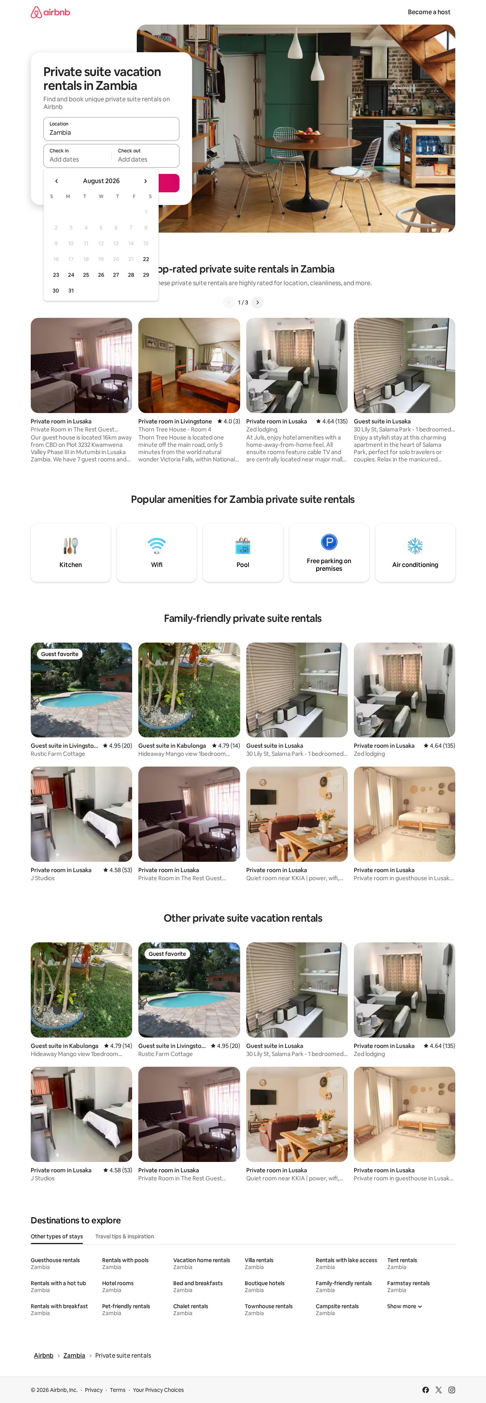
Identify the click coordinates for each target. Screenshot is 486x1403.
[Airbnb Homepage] (50, 12)
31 (71, 290)
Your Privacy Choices (158, 1389)
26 (101, 274)
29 (146, 274)
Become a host (429, 12)
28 (131, 274)
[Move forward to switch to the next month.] (145, 181)
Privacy (94, 1389)
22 (146, 259)
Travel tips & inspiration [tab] (124, 1236)
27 (116, 274)
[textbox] (77, 159)
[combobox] (111, 132)
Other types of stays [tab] (57, 1236)
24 (71, 274)
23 (56, 274)
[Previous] (229, 302)
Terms (118, 1389)
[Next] (257, 302)
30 (56, 290)
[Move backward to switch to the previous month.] (57, 181)
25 (86, 274)
